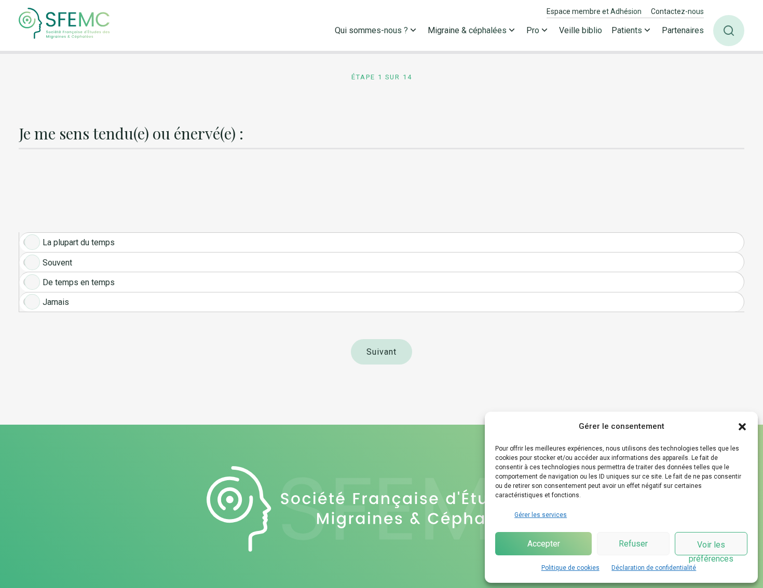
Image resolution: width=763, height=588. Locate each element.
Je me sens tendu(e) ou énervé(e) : (131, 134)
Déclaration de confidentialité (653, 567)
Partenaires (683, 30)
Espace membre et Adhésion (594, 11)
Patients (626, 30)
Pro (532, 30)
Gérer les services (540, 515)
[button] (742, 427)
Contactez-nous (677, 11)
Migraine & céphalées (467, 30)
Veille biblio (580, 30)
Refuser (633, 544)
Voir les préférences (711, 547)
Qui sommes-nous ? (371, 30)
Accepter (543, 544)
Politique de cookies (570, 567)
